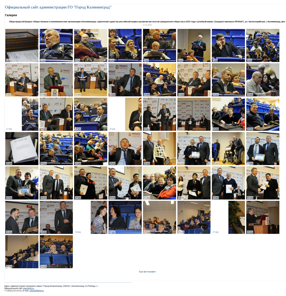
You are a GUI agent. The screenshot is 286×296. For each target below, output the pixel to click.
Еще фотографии (147, 272)
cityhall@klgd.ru (36, 291)
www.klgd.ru (28, 288)
